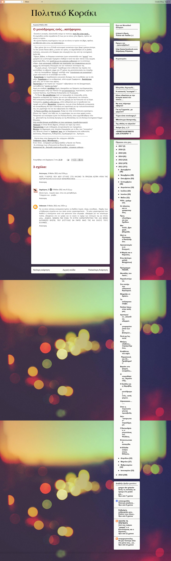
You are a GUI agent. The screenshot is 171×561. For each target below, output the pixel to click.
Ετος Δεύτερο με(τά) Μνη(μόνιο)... (126, 261)
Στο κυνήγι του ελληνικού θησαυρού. (125, 287)
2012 (121, 163)
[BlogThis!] (75, 160)
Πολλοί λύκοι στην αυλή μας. (125, 309)
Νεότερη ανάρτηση (41, 270)
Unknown (42, 206)
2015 (121, 153)
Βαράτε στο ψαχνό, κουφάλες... (126, 369)
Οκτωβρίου (126, 178)
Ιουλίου (124, 191)
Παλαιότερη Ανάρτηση (98, 270)
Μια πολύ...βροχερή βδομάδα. (125, 229)
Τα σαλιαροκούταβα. (125, 301)
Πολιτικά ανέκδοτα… (126, 503)
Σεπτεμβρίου (126, 182)
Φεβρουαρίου (126, 465)
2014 (121, 156)
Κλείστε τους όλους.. (126, 514)
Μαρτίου (124, 462)
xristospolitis (124, 501)
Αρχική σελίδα (69, 270)
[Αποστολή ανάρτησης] (68, 160)
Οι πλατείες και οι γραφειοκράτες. (125, 209)
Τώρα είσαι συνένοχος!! (126, 116)
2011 (121, 167)
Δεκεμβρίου (126, 170)
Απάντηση (43, 182)
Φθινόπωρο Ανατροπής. (126, 120)
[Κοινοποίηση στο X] (77, 160)
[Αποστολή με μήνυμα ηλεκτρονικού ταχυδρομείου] (72, 160)
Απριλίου (125, 458)
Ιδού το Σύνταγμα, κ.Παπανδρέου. (126, 238)
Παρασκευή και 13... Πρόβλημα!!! (126, 360)
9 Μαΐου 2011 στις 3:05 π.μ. (57, 206)
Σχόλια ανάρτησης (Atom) (75, 278)
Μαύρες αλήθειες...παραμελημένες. (126, 345)
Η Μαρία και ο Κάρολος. (126, 254)
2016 (121, 149)
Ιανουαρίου (126, 470)
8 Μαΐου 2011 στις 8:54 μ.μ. (58, 173)
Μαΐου (123, 198)
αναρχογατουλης (125, 539)
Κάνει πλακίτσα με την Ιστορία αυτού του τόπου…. (125, 97)
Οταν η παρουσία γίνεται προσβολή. (126, 410)
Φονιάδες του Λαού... (125, 274)
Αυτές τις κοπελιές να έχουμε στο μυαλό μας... (126, 492)
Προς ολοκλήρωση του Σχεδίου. (125, 219)
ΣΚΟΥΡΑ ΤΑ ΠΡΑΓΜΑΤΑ (123, 522)
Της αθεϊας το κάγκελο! (125, 124)
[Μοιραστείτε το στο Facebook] (79, 160)
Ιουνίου (124, 194)
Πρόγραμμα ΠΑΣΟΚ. (125, 269)
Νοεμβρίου (125, 175)
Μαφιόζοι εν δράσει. (125, 295)
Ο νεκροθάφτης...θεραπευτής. (126, 377)
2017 (121, 146)
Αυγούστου (126, 187)
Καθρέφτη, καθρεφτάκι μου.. (125, 511)
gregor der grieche (126, 488)
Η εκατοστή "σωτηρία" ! (126, 91)
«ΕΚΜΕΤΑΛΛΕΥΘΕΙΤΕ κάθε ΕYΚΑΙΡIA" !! (125, 133)
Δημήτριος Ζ (44, 190)
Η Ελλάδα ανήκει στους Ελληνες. (125, 451)
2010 (121, 475)
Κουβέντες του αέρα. (125, 352)
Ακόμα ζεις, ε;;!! (122, 128)
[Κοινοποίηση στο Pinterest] (82, 160)
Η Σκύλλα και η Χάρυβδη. (126, 385)
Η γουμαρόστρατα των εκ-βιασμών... (126, 328)
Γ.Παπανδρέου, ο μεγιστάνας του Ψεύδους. (126, 432)
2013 (121, 160)
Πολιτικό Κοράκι (64, 12)
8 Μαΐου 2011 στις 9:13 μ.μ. (62, 190)
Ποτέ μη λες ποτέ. (125, 337)
